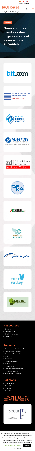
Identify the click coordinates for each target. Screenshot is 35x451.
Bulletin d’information (11, 334)
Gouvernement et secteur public (15, 349)
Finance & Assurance (11, 361)
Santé (6, 356)
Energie (7, 363)
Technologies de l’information (14, 368)
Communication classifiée (13, 351)
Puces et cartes (9, 366)
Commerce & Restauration (13, 354)
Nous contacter (24, 3)
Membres (8, 22)
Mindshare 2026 (10, 331)
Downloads (8, 336)
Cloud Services (9, 383)
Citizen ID (8, 386)
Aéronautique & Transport (13, 373)
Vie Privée (17, 449)
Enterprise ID (9, 388)
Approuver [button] (27, 445)
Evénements (9, 329)
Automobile (8, 359)
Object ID (8, 391)
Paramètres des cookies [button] (13, 445)
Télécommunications (11, 371)
